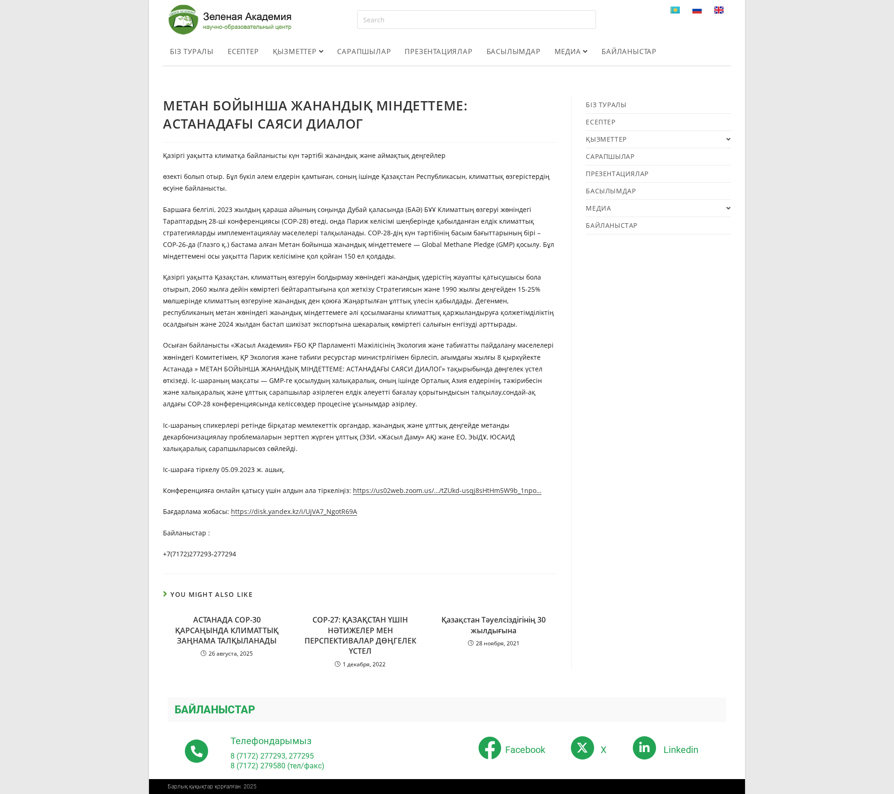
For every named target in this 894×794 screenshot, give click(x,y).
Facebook (525, 749)
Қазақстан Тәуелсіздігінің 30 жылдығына (493, 625)
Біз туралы (192, 51)
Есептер (243, 51)
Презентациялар (438, 51)
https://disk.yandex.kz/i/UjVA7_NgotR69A (294, 511)
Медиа (569, 51)
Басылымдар (514, 51)
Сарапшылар (364, 51)
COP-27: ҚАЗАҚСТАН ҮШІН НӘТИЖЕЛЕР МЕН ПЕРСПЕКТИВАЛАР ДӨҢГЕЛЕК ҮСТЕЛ (360, 635)
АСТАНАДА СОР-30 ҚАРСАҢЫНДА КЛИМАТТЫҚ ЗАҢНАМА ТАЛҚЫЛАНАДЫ (226, 630)
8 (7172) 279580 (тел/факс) (277, 765)
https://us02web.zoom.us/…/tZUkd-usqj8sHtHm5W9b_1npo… (447, 490)
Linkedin (681, 749)
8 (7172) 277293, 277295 (272, 756)
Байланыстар (629, 51)
